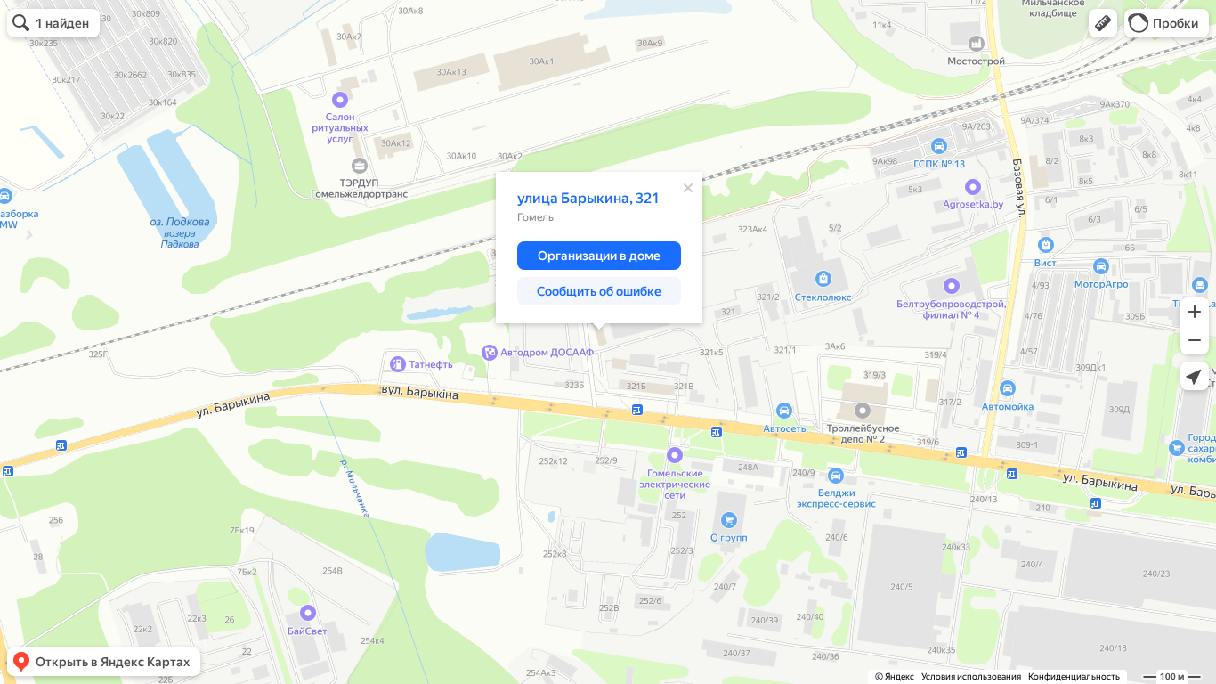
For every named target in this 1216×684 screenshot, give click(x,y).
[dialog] (599, 247)
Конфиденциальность (1074, 676)
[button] (1103, 23)
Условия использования (971, 676)
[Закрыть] (688, 188)
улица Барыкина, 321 (588, 198)
